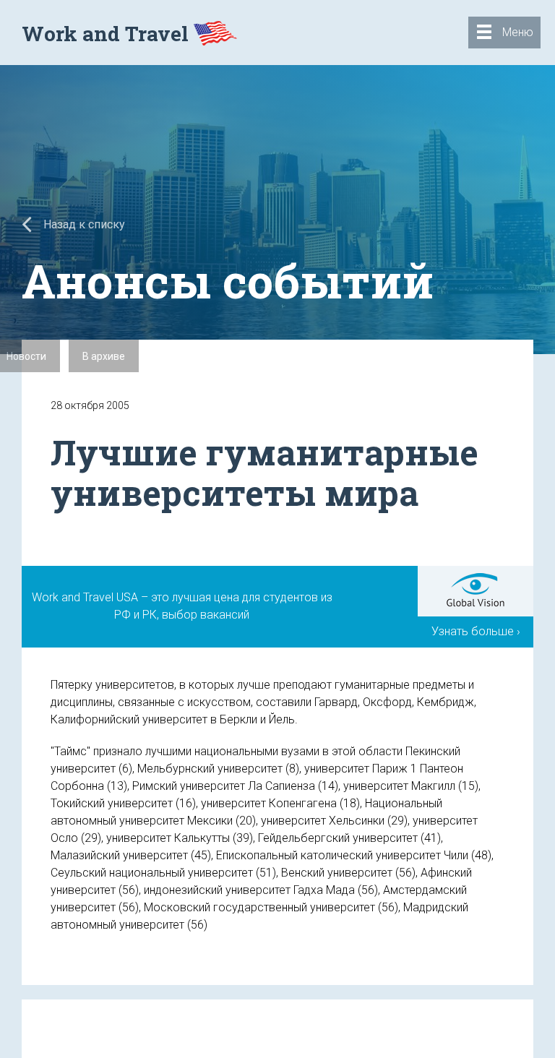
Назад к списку (82, 224)
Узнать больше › (475, 631)
